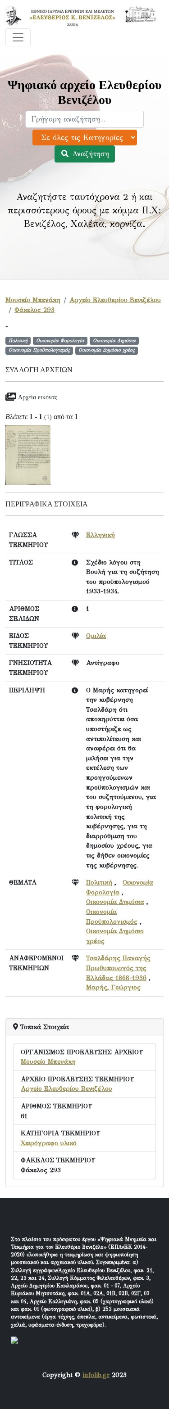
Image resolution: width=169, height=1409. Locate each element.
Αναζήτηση (89, 153)
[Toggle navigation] (18, 37)
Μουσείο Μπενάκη (32, 300)
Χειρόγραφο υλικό (49, 1143)
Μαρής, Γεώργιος (113, 987)
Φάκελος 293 (34, 310)
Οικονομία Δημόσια (115, 902)
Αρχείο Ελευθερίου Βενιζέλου (115, 300)
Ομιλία (96, 636)
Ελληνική (100, 535)
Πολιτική (99, 882)
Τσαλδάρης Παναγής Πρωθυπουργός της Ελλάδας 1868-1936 (118, 967)
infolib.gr (96, 1375)
